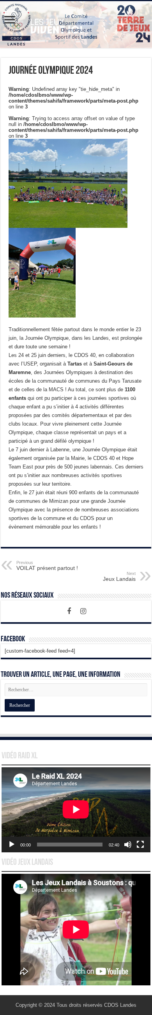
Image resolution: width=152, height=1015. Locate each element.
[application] (76, 809)
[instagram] (83, 611)
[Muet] (128, 844)
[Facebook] (69, 611)
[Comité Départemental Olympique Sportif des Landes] (76, 24)
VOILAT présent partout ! (47, 565)
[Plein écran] (140, 844)
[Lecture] (12, 844)
